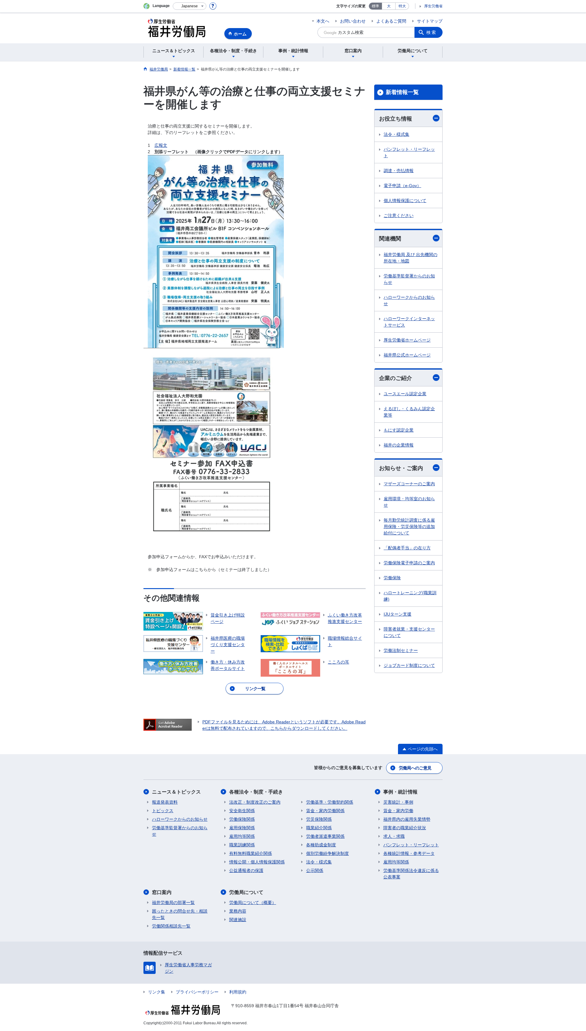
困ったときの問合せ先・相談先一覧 (180, 914)
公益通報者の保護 (246, 870)
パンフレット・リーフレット (409, 152)
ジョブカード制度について (409, 665)
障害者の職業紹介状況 (404, 827)
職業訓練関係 (242, 844)
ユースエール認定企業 (405, 393)
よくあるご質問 (391, 21)
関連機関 (390, 239)
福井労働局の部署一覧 (173, 902)
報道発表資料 (165, 802)
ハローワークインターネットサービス (409, 321)
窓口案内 (162, 892)
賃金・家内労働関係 (325, 810)
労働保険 (392, 577)
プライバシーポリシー (197, 991)
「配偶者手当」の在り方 (407, 547)
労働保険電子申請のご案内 (409, 562)
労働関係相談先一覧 (171, 926)
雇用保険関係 (242, 827)
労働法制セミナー (401, 650)
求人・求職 (394, 836)
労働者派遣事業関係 (325, 836)
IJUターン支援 (397, 614)
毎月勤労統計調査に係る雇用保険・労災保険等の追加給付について (409, 526)
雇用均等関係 (242, 836)
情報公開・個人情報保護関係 (257, 861)
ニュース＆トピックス (176, 791)
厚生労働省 (433, 6)
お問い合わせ (353, 21)
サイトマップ (430, 21)
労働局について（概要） (252, 902)
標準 (375, 6)
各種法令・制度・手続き (256, 791)
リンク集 (156, 991)
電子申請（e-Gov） (402, 185)
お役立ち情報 (395, 119)
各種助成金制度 (321, 844)
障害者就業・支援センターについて (409, 632)
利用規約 (237, 991)
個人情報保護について (405, 200)
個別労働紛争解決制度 (327, 853)
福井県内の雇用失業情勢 (406, 819)
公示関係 (314, 870)
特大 (402, 6)
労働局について (246, 892)
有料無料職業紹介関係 (250, 853)
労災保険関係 (319, 819)
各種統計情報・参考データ (409, 853)
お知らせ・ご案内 (401, 468)
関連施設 (237, 919)
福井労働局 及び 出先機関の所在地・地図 (410, 257)
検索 (431, 32)
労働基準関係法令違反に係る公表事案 (411, 873)
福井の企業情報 (399, 445)
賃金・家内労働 (398, 810)
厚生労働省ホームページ (407, 340)
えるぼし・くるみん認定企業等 (409, 412)
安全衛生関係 (242, 810)
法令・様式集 (396, 134)
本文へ (323, 21)
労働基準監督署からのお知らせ (409, 279)
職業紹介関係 (319, 827)
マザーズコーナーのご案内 (409, 483)
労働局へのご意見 (415, 767)
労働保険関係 (242, 819)
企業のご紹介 (395, 378)
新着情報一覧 (402, 92)
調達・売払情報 (399, 170)
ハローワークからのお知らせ (409, 300)
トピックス (162, 810)
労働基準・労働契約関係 (329, 802)
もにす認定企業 (399, 430)
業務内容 (237, 911)
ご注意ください (399, 215)
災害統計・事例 (398, 802)
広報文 (160, 145)
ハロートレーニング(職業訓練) (410, 596)
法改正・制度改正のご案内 (254, 802)
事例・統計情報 (400, 791)
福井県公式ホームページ (407, 355)
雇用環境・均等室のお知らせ (409, 502)
